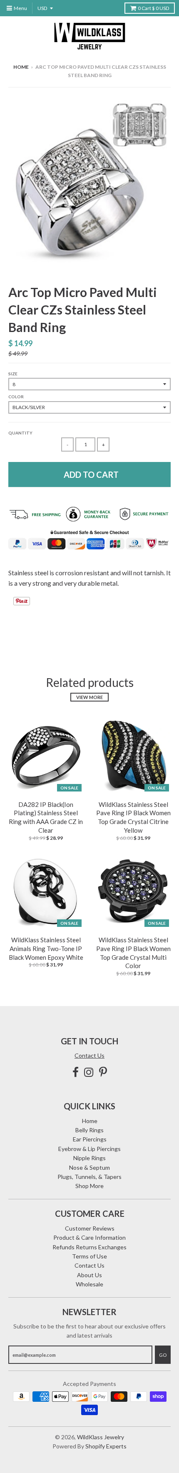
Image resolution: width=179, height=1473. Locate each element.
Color (16, 396)
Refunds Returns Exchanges (89, 1247)
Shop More (89, 1185)
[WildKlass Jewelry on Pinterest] (103, 1072)
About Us (89, 1274)
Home (21, 67)
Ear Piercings (90, 1139)
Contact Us (89, 1055)
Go (163, 1355)
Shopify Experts (106, 1446)
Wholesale (89, 1284)
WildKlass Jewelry (100, 1437)
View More (89, 697)
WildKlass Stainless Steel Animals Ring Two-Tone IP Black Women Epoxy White (46, 948)
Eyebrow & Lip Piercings (89, 1148)
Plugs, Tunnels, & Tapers (89, 1176)
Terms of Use (89, 1256)
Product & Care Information (89, 1237)
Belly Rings (89, 1129)
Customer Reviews (89, 1228)
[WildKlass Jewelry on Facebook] (75, 1072)
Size (12, 373)
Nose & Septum (89, 1167)
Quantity (20, 432)
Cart (153, 8)
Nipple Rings (89, 1157)
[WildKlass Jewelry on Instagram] (89, 1072)
